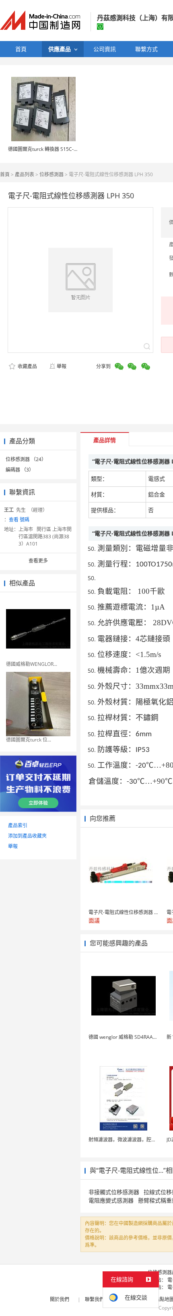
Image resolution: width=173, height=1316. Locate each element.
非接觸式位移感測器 (114, 1192)
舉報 (61, 366)
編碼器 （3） (20, 469)
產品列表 (24, 174)
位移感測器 (51, 174)
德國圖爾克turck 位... (28, 739)
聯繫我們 (94, 1299)
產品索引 (17, 825)
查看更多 (38, 560)
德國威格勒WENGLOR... (31, 664)
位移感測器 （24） (26, 459)
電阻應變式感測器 (111, 1200)
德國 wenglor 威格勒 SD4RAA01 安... (128, 1037)
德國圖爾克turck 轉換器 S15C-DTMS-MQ (52, 149)
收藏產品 (26, 366)
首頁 (5, 174)
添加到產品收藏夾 (27, 835)
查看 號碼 (19, 519)
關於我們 (59, 1299)
